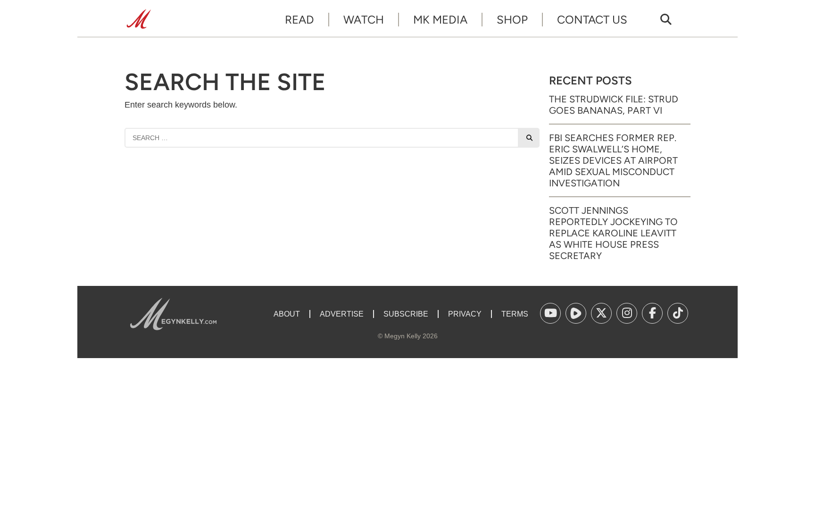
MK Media (440, 19)
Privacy (465, 314)
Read (299, 19)
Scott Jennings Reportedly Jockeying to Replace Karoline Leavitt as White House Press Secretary (613, 233)
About (287, 314)
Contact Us (592, 19)
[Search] (529, 138)
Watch (363, 19)
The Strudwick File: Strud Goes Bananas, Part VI (613, 104)
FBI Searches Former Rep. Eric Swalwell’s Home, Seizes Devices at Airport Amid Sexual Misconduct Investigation (613, 160)
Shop (512, 19)
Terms (514, 314)
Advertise (342, 314)
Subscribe (405, 314)
